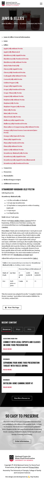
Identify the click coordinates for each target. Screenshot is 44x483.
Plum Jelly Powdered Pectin (14, 143)
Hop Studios (34, 477)
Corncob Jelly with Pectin (13, 79)
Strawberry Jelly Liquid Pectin (15, 156)
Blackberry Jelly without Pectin (15, 62)
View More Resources (22, 398)
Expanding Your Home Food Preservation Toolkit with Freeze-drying (21, 364)
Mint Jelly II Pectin (10, 113)
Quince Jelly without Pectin (13, 150)
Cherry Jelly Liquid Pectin (13, 69)
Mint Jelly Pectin (10, 110)
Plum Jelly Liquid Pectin (12, 139)
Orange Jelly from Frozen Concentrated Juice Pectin (20, 131)
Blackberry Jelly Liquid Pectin (14, 55)
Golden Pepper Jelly (11, 83)
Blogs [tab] (18, 329)
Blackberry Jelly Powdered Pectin (16, 59)
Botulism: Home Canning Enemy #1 (18, 383)
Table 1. (35, 258)
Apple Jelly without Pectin (13, 49)
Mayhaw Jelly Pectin (11, 103)
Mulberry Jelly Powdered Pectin (15, 124)
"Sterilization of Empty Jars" (23, 255)
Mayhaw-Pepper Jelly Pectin (14, 107)
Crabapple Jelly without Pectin (15, 76)
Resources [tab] (7, 329)
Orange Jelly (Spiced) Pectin (14, 136)
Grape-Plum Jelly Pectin (13, 93)
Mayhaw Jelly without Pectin (14, 100)
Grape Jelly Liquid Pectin (13, 86)
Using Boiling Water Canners (20, 221)
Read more (7, 349)
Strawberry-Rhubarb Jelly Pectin (16, 153)
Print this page (12, 307)
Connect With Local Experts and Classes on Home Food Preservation (21, 344)
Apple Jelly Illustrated (12, 52)
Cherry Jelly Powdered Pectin (14, 72)
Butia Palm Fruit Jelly (11, 66)
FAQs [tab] (29, 329)
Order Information (23, 441)
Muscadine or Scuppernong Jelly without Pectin (21, 127)
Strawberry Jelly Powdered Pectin (16, 163)
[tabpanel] (22, 367)
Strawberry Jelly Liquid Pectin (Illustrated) (19, 160)
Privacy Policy (34, 467)
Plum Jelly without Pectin (13, 146)
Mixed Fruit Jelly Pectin (12, 117)
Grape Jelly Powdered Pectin (14, 89)
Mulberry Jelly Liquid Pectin (14, 120)
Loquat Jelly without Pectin (13, 96)
